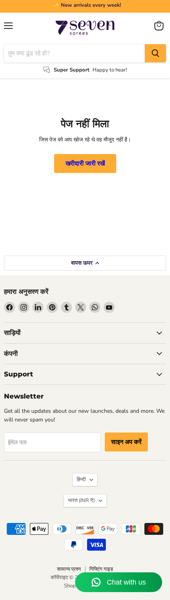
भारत (81, 500)
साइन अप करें (126, 442)
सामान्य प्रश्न (69, 569)
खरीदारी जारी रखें (85, 163)
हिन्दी (81, 479)
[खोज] (155, 53)
